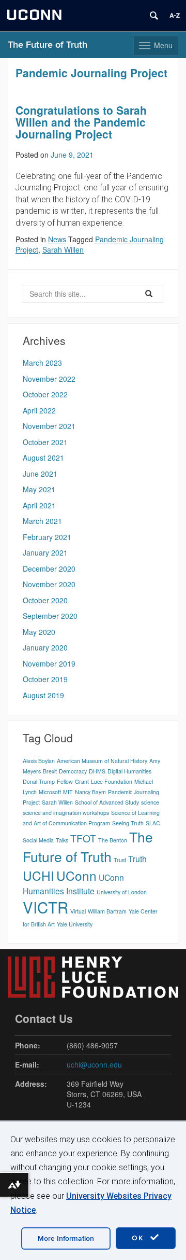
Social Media (38, 840)
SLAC (153, 823)
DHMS (97, 771)
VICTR (45, 907)
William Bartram (107, 911)
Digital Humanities (129, 771)
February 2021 (47, 537)
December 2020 (49, 568)
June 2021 (40, 473)
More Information (66, 1238)
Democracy (73, 771)
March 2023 (42, 362)
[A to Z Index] (174, 15)
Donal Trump (39, 781)
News (57, 239)
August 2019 (43, 695)
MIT (68, 792)
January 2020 (45, 647)
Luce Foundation (111, 781)
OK (139, 1238)
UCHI (38, 875)
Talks (62, 840)
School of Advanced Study (107, 802)
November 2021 (49, 426)
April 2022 (39, 410)
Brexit (50, 771)
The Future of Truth (47, 44)
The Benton (112, 840)
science (150, 802)
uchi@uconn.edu (94, 1064)
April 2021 (39, 505)
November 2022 (49, 378)
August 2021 (43, 457)
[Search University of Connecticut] (154, 15)
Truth (137, 858)
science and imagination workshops (66, 812)
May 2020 (39, 632)
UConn (76, 875)
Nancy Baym (90, 792)
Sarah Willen (63, 249)
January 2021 (45, 552)
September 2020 (50, 616)
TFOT (83, 838)
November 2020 (49, 584)
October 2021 (45, 442)
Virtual (78, 911)
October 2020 (45, 600)
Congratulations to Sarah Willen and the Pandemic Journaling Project (81, 122)
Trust (120, 860)
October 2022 (45, 394)
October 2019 (45, 679)
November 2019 (49, 663)
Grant (82, 781)
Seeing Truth (128, 823)
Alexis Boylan (39, 761)
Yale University (74, 924)
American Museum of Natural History (102, 761)
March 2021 (42, 521)
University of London (122, 892)
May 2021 (39, 489)
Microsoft (50, 792)
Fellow (65, 781)
